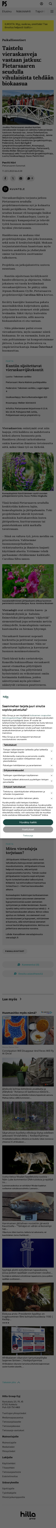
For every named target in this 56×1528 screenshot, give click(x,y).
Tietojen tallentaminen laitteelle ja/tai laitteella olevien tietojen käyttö (25, 751)
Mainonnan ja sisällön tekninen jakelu (21, 798)
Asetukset (28, 829)
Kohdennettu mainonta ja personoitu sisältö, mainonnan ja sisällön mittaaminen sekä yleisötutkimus (24, 759)
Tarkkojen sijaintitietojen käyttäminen (20, 775)
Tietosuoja (28, 835)
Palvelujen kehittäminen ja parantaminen (22, 765)
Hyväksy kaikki (28, 822)
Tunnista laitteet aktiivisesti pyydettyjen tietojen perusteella (26, 780)
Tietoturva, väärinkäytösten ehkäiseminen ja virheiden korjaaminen (24, 793)
